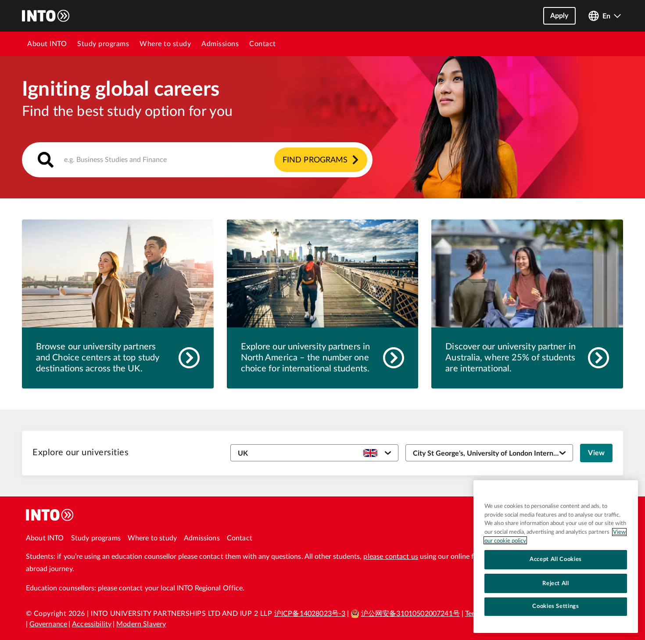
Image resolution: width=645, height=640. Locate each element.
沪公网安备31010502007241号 (410, 613)
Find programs (315, 160)
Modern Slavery (141, 624)
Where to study (165, 43)
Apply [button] (559, 15)
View (596, 453)
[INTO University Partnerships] (50, 515)
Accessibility (91, 624)
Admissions (220, 43)
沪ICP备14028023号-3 (310, 613)
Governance (48, 624)
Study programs (103, 43)
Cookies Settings (555, 606)
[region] (555, 556)
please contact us (390, 556)
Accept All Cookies (556, 559)
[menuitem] (47, 44)
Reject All (555, 583)
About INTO (47, 43)
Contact (262, 43)
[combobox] (197, 159)
